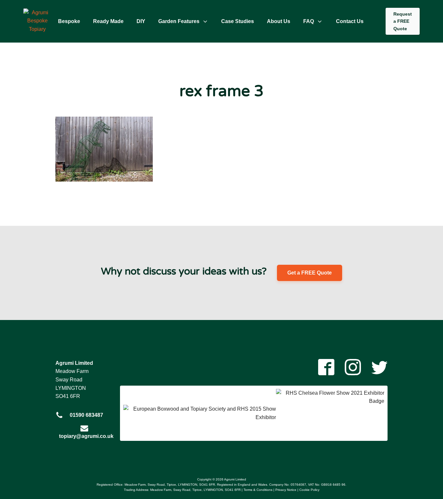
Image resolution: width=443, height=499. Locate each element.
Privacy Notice (285, 490)
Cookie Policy (309, 490)
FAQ (308, 21)
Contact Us (350, 21)
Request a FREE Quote (402, 21)
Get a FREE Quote (309, 272)
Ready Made (108, 21)
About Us (278, 21)
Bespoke (69, 21)
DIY (141, 21)
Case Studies (237, 21)
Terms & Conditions (258, 490)
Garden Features (178, 21)
